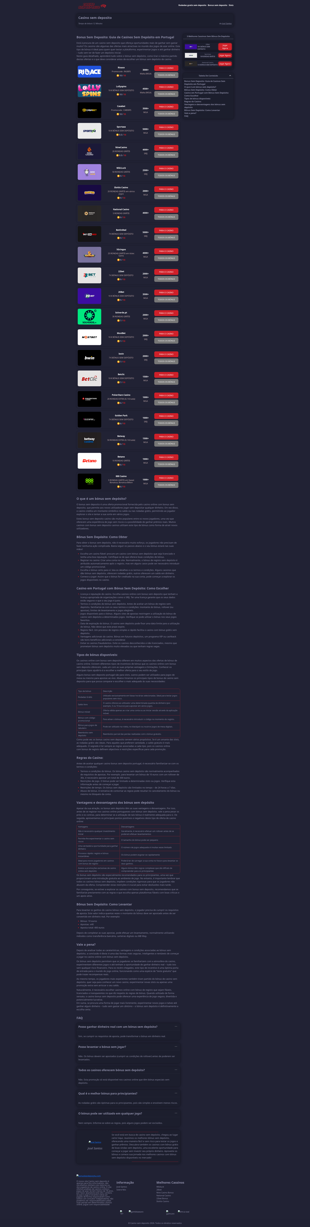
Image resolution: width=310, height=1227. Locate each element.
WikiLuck (121, 168)
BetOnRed (121, 230)
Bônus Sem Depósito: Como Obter (200, 90)
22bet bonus (162, 1198)
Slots (231, 5)
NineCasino (121, 147)
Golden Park (121, 415)
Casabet (121, 106)
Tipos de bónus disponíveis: (197, 98)
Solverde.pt (121, 312)
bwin (121, 353)
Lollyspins (121, 86)
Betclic (121, 374)
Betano (121, 456)
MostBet (121, 333)
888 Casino (121, 476)
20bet (159, 1189)
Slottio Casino (121, 187)
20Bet (121, 292)
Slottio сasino (162, 1201)
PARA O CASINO (166, 68)
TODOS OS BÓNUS (166, 75)
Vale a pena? (190, 113)
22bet (121, 271)
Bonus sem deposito (217, 5)
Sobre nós (121, 1189)
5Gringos (121, 249)
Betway (121, 436)
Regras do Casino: (193, 101)
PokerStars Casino (121, 395)
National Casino (121, 209)
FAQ (186, 116)
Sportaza (121, 126)
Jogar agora (225, 47)
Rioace (121, 67)
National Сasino (163, 1195)
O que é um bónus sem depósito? (200, 87)
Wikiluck (160, 1186)
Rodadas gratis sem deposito (192, 5)
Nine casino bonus (165, 1192)
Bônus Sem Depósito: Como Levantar (202, 110)
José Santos (227, 23)
